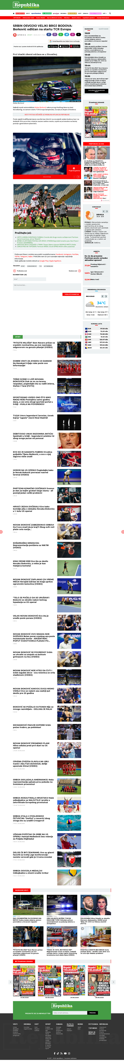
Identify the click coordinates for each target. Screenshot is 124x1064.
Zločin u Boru (76, 17)
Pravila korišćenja (102, 1029)
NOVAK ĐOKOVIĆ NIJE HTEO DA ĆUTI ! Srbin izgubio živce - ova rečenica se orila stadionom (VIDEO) (34, 672)
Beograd (15, 1029)
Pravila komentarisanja (104, 1033)
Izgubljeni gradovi (89, 17)
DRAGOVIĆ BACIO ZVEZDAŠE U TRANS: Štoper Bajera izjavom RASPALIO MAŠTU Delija (46, 244)
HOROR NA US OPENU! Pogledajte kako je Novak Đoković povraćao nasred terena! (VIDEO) (33, 472)
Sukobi (37, 1030)
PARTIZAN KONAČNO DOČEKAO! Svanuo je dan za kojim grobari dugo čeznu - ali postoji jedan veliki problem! (33, 490)
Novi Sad (90, 296)
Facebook (59, 254)
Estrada (58, 1027)
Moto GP (48, 1039)
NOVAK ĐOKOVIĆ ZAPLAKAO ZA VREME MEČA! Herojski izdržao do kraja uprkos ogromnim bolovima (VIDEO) (33, 581)
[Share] (15, 897)
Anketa (96, 251)
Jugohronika (28, 1029)
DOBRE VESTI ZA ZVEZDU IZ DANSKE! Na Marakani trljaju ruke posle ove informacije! (32, 363)
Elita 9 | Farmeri (70, 1025)
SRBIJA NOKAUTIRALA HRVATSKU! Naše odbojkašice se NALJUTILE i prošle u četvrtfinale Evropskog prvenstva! (33, 800)
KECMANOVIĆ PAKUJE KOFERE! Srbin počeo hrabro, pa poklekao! (32, 726)
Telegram (23, 256)
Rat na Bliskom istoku (54, 17)
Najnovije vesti (21, 890)
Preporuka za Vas (96, 144)
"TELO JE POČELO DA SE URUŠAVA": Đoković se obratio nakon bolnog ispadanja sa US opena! (31, 599)
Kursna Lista (96, 324)
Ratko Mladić (40, 17)
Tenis (47, 1034)
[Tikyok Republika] (58, 1053)
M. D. (24, 35)
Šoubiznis (59, 1030)
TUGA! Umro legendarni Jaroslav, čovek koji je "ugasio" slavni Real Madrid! (33, 416)
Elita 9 (83, 916)
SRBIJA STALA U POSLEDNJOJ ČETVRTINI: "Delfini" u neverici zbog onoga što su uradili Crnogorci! (31, 818)
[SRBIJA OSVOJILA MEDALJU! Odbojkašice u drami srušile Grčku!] (69, 877)
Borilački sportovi (48, 1036)
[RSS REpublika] (65, 1053)
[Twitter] (78, 34)
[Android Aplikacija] (53, 46)
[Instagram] (72, 34)
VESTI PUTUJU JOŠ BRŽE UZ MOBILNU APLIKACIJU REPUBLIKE (47, 115)
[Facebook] (48, 34)
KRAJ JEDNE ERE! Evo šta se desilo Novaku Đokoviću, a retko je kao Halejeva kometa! (30, 563)
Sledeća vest (73, 271)
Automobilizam (48, 266)
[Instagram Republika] (69, 1053)
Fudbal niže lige (49, 1029)
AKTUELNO (17, 17)
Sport (29, 35)
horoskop (96, 207)
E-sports (48, 1045)
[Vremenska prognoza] (90, 304)
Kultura (58, 1032)
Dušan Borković (40, 107)
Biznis (80, 1024)
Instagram (67, 254)
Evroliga (48, 1047)
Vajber (30, 256)
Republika (103, 1024)
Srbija (15, 1027)
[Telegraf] (66, 34)
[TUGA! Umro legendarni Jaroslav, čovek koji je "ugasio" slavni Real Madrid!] (69, 422)
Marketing (102, 1037)
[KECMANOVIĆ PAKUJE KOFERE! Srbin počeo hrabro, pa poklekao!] (69, 732)
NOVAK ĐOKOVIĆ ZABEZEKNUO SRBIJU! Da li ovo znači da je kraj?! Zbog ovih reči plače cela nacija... (33, 527)
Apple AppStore (55, 261)
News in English (92, 1033)
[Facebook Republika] (55, 1053)
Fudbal (47, 1027)
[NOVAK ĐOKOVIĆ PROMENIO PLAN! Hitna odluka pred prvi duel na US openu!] (69, 750)
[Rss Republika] (61, 1053)
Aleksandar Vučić (28, 17)
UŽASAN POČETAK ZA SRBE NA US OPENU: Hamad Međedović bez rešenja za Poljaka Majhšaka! (33, 836)
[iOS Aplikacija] (64, 46)
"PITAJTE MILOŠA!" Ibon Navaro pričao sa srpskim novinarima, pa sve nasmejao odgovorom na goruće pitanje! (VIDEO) (34, 345)
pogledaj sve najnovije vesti (96, 91)
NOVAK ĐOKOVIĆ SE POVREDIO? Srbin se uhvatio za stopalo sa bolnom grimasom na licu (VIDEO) (32, 654)
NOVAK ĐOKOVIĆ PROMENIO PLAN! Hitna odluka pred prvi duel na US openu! (31, 745)
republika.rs (59, 1058)
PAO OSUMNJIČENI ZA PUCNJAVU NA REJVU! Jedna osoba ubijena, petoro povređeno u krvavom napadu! (96, 38)
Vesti (28, 13)
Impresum (102, 1027)
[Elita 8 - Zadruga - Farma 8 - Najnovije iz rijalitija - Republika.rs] (95, 13)
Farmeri (69, 1030)
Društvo (84, 948)
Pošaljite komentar (72, 294)
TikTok (17, 256)
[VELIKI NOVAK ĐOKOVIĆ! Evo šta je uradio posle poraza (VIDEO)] (69, 623)
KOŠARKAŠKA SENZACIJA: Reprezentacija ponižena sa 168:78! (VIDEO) (31, 545)
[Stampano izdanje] (96, 122)
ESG (79, 1029)
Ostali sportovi (48, 1041)
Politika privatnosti (103, 1039)
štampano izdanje (96, 102)
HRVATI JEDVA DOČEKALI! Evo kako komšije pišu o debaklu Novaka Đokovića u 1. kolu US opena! (33, 508)
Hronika (63, 13)
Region (37, 1029)
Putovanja (93, 1024)
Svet (80, 13)
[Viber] (54, 34)
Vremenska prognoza (17, 1034)
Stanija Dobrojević (103, 17)
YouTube (75, 254)
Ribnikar (67, 17)
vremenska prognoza (96, 289)
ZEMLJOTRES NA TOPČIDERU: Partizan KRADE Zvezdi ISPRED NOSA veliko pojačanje (46, 246)
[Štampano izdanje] (24, 981)
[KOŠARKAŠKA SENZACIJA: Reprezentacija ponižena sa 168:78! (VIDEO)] (69, 550)
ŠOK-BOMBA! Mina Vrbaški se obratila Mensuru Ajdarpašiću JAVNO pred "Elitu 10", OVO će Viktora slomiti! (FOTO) (95, 59)
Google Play (44, 261)
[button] (103, 211)
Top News (93, 1028)
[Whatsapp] (60, 34)
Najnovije (89, 29)
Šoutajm (48, 1043)
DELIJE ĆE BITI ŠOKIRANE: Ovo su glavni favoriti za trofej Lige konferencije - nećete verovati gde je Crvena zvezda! (33, 854)
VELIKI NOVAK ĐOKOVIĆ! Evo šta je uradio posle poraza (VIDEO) (31, 617)
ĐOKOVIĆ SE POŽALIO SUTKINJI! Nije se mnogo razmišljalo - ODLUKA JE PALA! (33, 708)
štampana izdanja (25, 961)
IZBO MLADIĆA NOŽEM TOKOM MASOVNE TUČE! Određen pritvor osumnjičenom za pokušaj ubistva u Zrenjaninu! (96, 49)
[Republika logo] (26, 5)
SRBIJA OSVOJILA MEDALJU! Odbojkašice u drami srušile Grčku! (30, 872)
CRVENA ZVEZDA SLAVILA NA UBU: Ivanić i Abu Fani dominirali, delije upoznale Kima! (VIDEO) (31, 763)
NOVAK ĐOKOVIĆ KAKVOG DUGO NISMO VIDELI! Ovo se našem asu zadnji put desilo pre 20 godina (33, 691)
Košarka (48, 1032)
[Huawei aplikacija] (74, 46)
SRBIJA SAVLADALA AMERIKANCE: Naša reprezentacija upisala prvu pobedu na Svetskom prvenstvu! (33, 782)
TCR (40, 266)
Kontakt (102, 1035)
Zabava (85, 13)
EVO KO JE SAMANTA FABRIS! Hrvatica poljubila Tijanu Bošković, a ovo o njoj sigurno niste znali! (32, 454)
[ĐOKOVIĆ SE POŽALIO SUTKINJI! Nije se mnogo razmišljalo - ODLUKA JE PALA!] (69, 714)
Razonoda (59, 1034)
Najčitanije (103, 29)
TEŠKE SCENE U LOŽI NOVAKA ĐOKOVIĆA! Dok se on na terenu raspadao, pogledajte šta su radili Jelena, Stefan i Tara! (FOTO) (33, 382)
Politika (15, 1030)
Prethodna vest (22, 271)
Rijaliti (58, 1029)
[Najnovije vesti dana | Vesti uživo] (47, 13)
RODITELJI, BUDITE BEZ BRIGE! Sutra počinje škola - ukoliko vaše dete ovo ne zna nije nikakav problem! (95, 951)
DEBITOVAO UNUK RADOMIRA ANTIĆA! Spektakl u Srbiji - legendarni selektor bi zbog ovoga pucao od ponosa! (33, 436)
